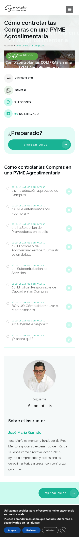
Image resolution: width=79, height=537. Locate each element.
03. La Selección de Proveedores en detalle (30, 230)
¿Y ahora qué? (22, 339)
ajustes (35, 523)
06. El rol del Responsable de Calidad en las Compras (34, 289)
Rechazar (31, 530)
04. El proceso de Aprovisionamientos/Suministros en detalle (35, 250)
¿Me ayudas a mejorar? (30, 324)
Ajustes (50, 530)
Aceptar (12, 530)
